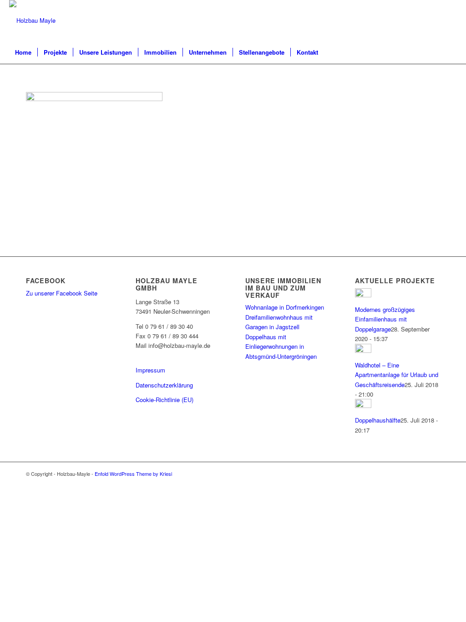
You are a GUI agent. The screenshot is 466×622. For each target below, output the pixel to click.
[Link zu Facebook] (450, 20)
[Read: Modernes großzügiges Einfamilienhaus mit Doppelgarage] (363, 295)
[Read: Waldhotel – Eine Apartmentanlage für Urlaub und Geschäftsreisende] (363, 350)
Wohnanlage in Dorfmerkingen (284, 307)
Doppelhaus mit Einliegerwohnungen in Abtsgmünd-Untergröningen (281, 346)
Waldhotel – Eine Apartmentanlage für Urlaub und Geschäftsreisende (396, 375)
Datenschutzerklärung (164, 385)
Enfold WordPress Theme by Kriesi (133, 473)
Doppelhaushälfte (377, 420)
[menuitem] (23, 52)
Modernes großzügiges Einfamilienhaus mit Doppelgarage (385, 319)
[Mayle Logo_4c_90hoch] (32, 20)
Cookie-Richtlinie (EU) (164, 399)
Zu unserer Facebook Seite (61, 293)
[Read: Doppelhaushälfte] (363, 405)
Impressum (150, 370)
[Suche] (451, 52)
